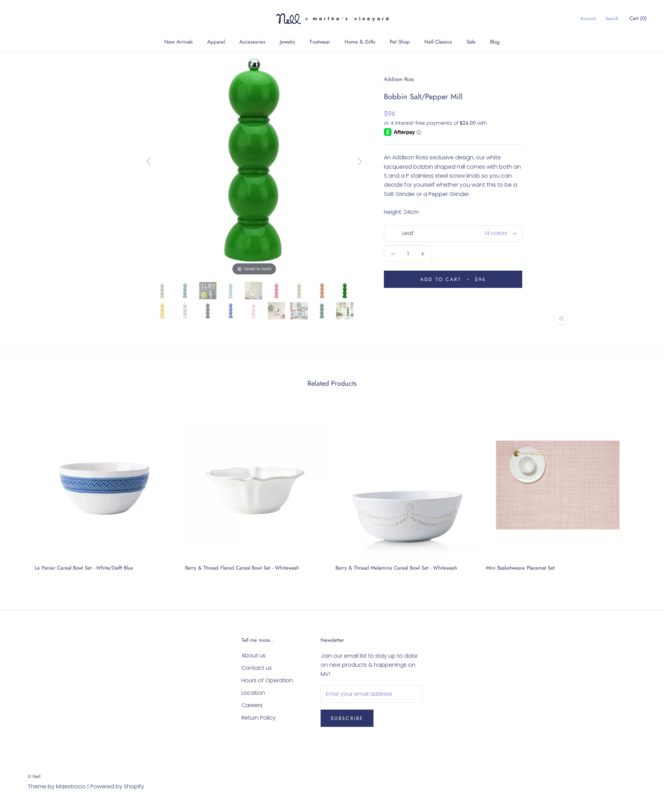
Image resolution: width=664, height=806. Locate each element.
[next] (642, 490)
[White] (185, 310)
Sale (471, 42)
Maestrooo (71, 786)
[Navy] (208, 310)
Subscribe (347, 718)
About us (253, 655)
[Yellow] (163, 310)
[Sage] (299, 290)
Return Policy (258, 718)
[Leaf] (345, 290)
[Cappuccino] (163, 290)
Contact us (256, 668)
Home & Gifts (359, 42)
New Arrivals (178, 42)
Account (588, 18)
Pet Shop (400, 42)
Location (253, 693)
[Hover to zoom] (254, 164)
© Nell (34, 776)
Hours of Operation (267, 680)
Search (612, 18)
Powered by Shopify (117, 786)
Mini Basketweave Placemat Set (520, 568)
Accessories (252, 42)
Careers (251, 705)
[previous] (21, 490)
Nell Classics (438, 42)
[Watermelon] (277, 290)
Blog (495, 42)
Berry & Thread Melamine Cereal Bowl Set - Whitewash (396, 568)
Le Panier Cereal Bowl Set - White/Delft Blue (84, 568)
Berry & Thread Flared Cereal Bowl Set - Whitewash (242, 568)
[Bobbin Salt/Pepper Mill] (254, 290)
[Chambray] (185, 290)
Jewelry (287, 42)
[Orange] (322, 290)
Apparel (216, 42)
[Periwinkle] (208, 290)
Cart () (638, 18)
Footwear (320, 42)
